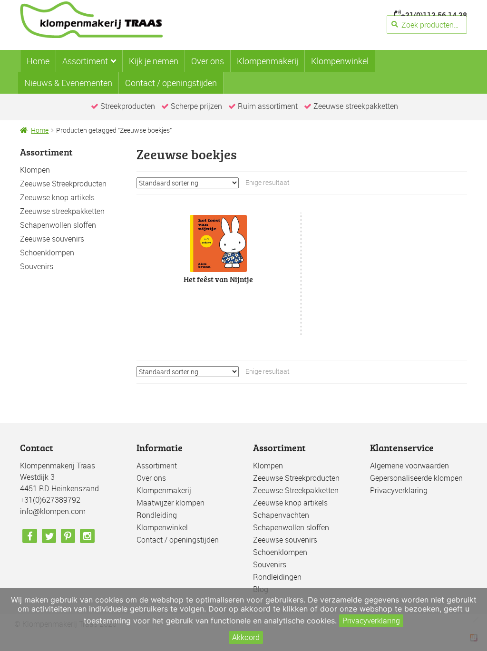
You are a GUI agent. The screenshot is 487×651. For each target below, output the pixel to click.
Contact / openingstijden (171, 83)
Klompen (35, 170)
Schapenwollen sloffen (58, 225)
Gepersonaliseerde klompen (416, 478)
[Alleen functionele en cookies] (475, 619)
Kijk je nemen (153, 61)
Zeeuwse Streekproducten (63, 183)
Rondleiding (156, 515)
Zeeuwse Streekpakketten (296, 490)
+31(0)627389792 (50, 500)
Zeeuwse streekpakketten (62, 211)
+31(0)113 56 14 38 (434, 15)
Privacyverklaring (399, 490)
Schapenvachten (281, 515)
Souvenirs (36, 266)
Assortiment (85, 61)
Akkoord (246, 637)
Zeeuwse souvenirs (52, 238)
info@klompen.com (53, 511)
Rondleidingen (277, 577)
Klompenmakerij (267, 61)
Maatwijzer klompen (170, 502)
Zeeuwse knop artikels (57, 197)
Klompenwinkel (340, 61)
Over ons (207, 61)
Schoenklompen (47, 252)
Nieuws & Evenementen (68, 83)
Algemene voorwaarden (409, 465)
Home (38, 61)
